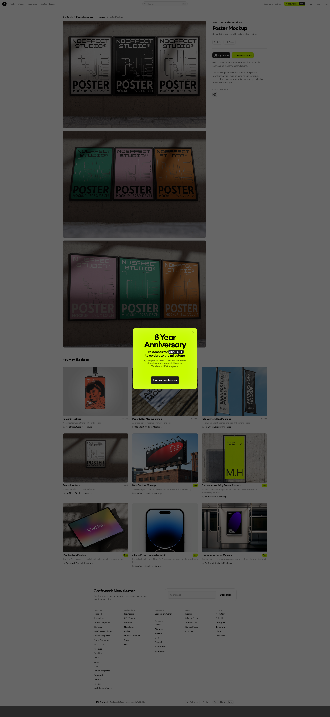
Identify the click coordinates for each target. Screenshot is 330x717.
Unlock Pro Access (165, 380)
